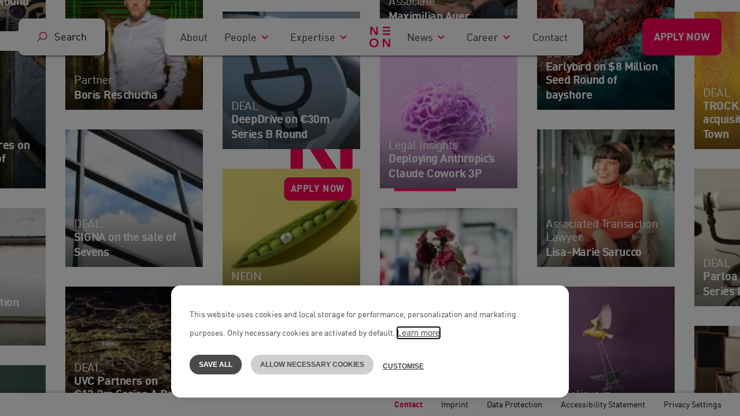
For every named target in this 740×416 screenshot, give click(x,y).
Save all (215, 365)
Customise (403, 366)
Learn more (418, 332)
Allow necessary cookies (312, 365)
